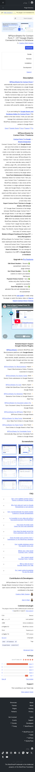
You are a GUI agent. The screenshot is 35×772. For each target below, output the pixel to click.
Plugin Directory (28, 7)
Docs (22, 128)
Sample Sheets (14, 128)
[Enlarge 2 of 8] (14, 447)
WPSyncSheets (11, 350)
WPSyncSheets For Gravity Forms (16, 376)
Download (29, 47)
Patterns (14, 711)
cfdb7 (3, 641)
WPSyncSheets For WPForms (13, 412)
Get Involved (12, 717)
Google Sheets (6, 645)
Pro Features (28, 259)
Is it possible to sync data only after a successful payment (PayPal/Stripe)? (21, 519)
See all (4, 679)
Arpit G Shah (26, 600)
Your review (29, 679)
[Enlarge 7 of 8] (31, 482)
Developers (29, 723)
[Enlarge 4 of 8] (14, 458)
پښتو (27, 748)
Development (27, 67)
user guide (20, 295)
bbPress (29, 738)
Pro (32, 128)
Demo (6, 128)
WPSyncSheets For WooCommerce (15, 366)
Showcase (13, 702)
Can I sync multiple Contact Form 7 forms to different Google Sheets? (22, 499)
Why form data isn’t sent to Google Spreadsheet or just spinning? (22, 506)
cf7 (16, 641)
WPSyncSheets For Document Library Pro (18, 403)
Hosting (30, 708)
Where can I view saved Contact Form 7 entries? (25, 551)
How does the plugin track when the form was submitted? (23, 525)
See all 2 (4, 637)
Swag (14, 726)
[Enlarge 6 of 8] (14, 470)
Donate (13, 723)
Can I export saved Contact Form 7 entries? (25, 558)
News (31, 705)
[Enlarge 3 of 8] (31, 458)
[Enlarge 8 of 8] (14, 482)
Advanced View (28, 650)
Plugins (14, 708)
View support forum (27, 692)
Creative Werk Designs (26, 43)
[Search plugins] (15, 18)
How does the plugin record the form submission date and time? (23, 532)
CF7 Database (10, 641)
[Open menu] (2, 2)
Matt (31, 735)
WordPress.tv (28, 726)
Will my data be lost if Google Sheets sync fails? (25, 564)
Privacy (31, 711)
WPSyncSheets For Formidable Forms (19, 431)
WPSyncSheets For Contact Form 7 (21, 82)
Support (29, 72)
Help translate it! (7, 12)
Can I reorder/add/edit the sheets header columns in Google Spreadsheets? (20, 512)
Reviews (29, 59)
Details (29, 54)
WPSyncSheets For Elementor (13, 394)
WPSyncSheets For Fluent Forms (12, 425)
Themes (14, 705)
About (31, 702)
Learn (31, 717)
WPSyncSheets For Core (13, 385)
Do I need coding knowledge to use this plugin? (24, 571)
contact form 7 (15, 645)
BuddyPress (28, 741)
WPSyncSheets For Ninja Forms (12, 418)
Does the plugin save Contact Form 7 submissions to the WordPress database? (20, 538)
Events (14, 720)
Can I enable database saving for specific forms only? (24, 545)
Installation (28, 63)
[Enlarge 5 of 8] (31, 470)
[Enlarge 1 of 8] (31, 447)
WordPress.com (27, 732)
